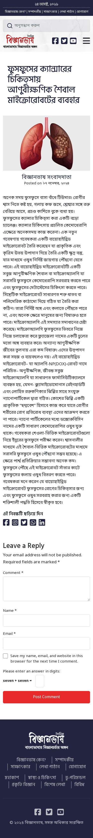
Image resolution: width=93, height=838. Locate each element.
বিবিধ (79, 784)
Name (10, 610)
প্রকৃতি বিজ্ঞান (23, 784)
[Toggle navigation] (86, 41)
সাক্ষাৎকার (50, 11)
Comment (13, 572)
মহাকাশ (12, 777)
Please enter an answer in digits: (31, 671)
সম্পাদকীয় (34, 11)
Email (9, 633)
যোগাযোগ (82, 11)
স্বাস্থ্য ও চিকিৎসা (42, 777)
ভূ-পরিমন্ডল (75, 777)
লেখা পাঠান (67, 11)
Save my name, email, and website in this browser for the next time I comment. (46, 659)
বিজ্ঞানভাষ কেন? (15, 11)
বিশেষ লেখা (54, 784)
